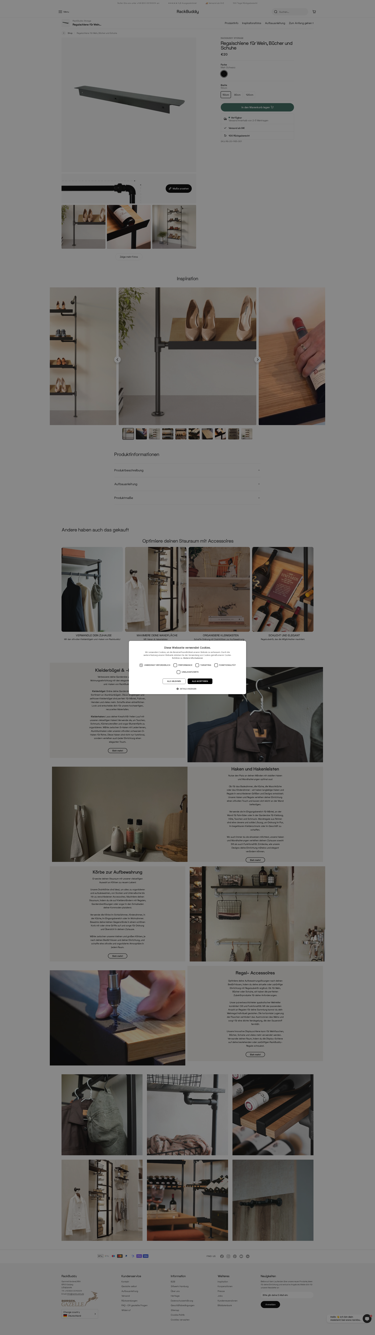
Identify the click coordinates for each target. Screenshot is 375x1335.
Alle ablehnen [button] (174, 681)
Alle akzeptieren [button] (200, 681)
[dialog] (187, 667)
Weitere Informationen (193, 658)
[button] (187, 688)
